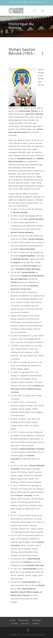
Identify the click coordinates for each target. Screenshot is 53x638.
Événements (24, 620)
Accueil (12, 620)
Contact (35, 623)
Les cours (25, 623)
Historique (36, 620)
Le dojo (14, 623)
